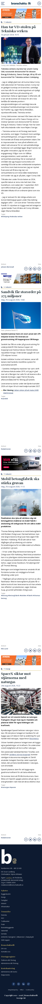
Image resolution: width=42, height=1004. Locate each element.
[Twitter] (28, 984)
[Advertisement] (21, 241)
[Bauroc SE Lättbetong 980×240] (21, 13)
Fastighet (4, 900)
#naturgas (5, 787)
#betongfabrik (13, 595)
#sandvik (4, 399)
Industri (8, 22)
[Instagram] (18, 984)
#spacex (13, 787)
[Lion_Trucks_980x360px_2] (21, 463)
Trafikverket (5, 921)
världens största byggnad (19, 754)
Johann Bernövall (7, 267)
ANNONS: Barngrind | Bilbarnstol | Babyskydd (17, 937)
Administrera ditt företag (9, 963)
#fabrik (30, 595)
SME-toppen (5, 940)
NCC (2, 918)
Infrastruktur (5, 907)
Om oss (4, 948)
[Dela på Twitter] (30, 268)
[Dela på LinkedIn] (35, 268)
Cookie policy (30, 990)
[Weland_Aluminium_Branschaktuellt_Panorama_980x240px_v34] (21, 278)
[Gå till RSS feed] (39, 268)
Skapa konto (5, 975)
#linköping (5, 216)
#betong (4, 595)
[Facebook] (13, 984)
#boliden (23, 595)
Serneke (4, 934)
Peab (3, 924)
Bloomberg (34, 738)
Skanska (4, 915)
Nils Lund (4, 649)
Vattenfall (4, 931)
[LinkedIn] (23, 984)
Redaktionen (6, 449)
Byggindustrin (6, 894)
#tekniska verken (16, 216)
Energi (7, 669)
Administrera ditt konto (9, 972)
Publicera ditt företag (8, 960)
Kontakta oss (5, 952)
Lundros (9, 878)
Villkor (22, 990)
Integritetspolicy (13, 990)
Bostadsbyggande (7, 927)
